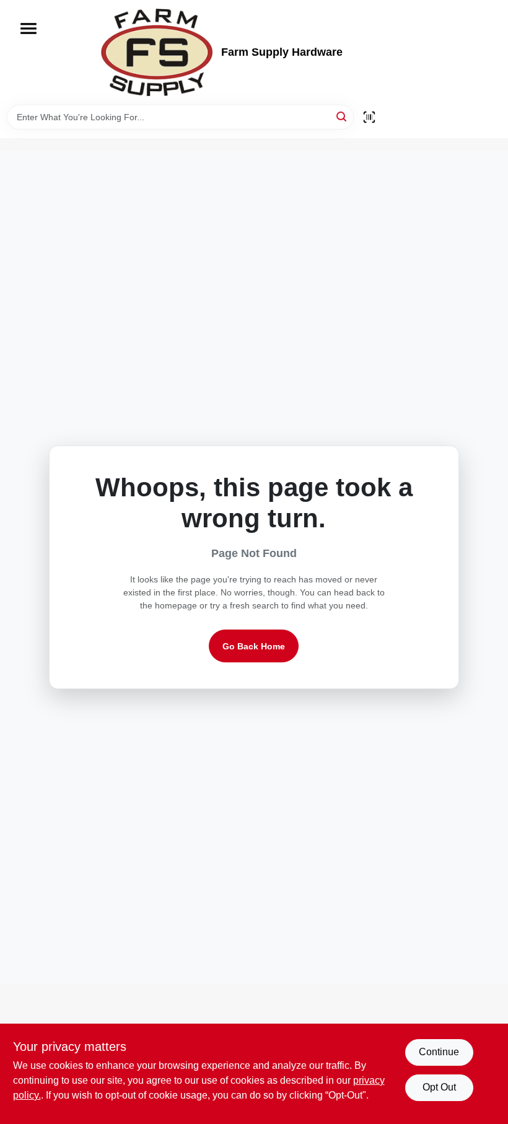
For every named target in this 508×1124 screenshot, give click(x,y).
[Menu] (28, 28)
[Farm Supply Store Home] (156, 52)
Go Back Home (253, 646)
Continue (439, 1052)
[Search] (342, 116)
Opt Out (439, 1087)
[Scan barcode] (369, 117)
